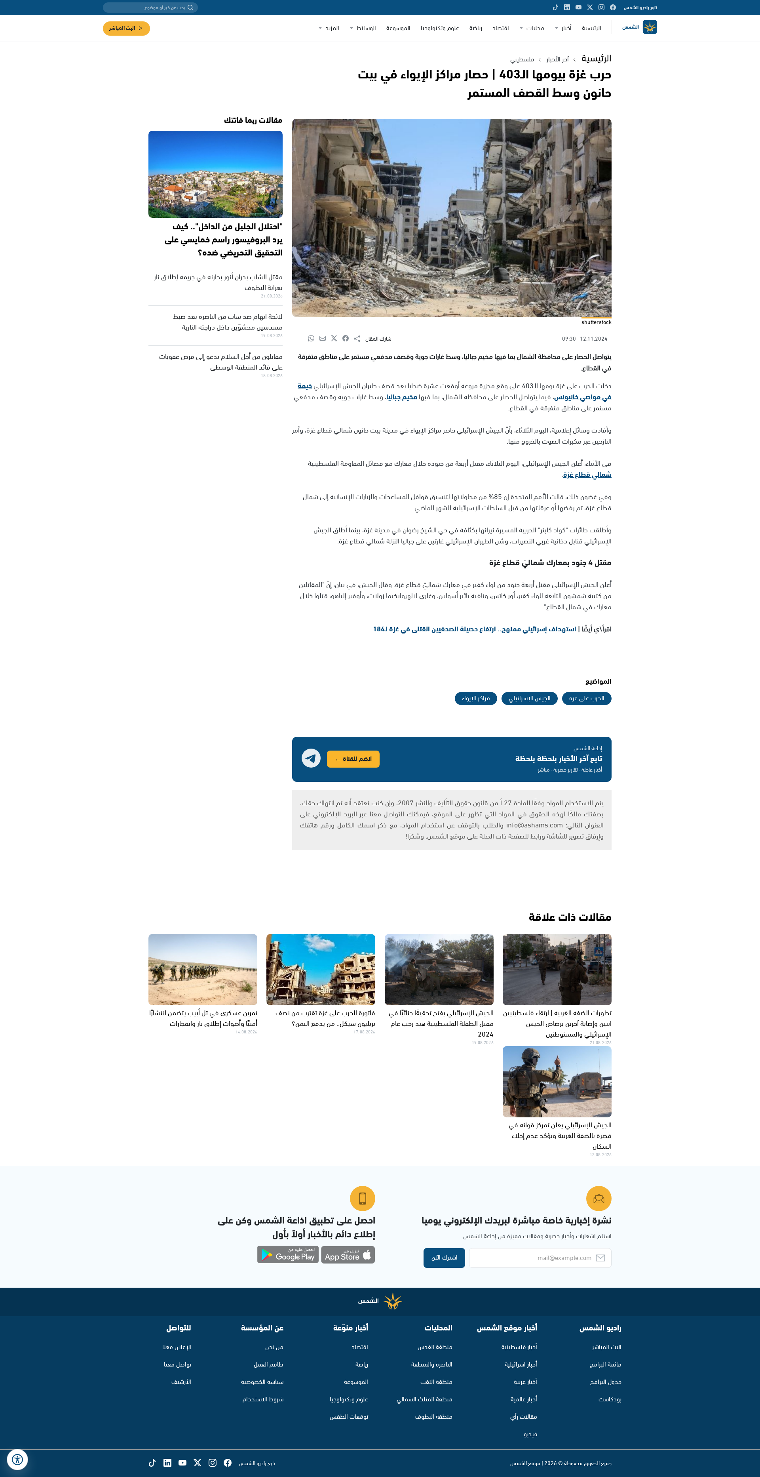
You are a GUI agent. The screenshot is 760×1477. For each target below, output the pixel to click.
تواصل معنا (177, 1364)
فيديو (530, 1434)
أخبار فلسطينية (519, 1347)
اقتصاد (500, 28)
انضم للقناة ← (353, 759)
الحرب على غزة (586, 698)
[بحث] (190, 7)
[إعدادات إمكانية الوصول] (17, 1459)
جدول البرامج (605, 1382)
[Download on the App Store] (348, 1255)
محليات (535, 28)
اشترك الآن (444, 1257)
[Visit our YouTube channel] (578, 7)
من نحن (274, 1347)
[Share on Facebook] (348, 338)
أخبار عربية (525, 1382)
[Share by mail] (325, 338)
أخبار (567, 28)
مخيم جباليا (401, 397)
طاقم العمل (268, 1364)
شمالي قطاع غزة (587, 475)
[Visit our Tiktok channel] (556, 7)
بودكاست (609, 1399)
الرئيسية (591, 28)
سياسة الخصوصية (262, 1382)
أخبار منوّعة (350, 1328)
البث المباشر (122, 28)
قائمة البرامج (605, 1364)
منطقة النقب (436, 1382)
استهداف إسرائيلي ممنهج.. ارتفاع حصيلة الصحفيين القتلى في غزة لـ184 (474, 629)
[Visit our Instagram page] (601, 7)
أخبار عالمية (524, 1399)
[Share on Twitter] (336, 338)
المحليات (438, 1328)
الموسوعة (398, 28)
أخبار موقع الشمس (507, 1328)
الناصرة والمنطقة (431, 1364)
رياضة (475, 28)
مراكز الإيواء (476, 698)
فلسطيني (522, 59)
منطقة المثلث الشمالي (424, 1399)
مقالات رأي (523, 1417)
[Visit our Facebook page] (613, 7)
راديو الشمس (600, 1328)
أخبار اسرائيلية (521, 1364)
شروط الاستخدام (263, 1399)
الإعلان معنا (176, 1347)
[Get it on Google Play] (288, 1255)
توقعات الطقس (349, 1417)
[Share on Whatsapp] (313, 338)
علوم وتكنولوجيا (440, 28)
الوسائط (366, 28)
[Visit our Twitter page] (590, 7)
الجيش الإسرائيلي (530, 698)
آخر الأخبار (558, 59)
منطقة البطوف (433, 1417)
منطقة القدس (435, 1347)
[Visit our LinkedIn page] (567, 7)
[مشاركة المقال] (359, 339)
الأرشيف (181, 1382)
